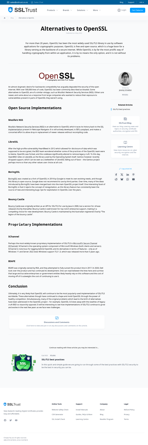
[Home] (5, 18)
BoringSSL (12, 178)
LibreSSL (29, 157)
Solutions (81, 10)
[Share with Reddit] (116, 179)
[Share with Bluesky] (122, 179)
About (102, 410)
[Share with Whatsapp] (128, 179)
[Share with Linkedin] (128, 174)
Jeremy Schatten (125, 90)
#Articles (125, 95)
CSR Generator (57, 414)
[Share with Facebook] (116, 174)
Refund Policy (129, 410)
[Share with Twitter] (122, 174)
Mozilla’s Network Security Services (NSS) (26, 126)
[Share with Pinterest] (133, 174)
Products (51, 10)
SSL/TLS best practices (121, 109)
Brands (66, 10)
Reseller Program (106, 419)
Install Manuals (82, 410)
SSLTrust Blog (125, 123)
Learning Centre (125, 146)
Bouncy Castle (14, 206)
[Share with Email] (133, 179)
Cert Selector (137, 10)
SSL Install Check (58, 419)
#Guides (53, 355)
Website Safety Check (60, 410)
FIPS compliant (82, 129)
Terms (126, 419)
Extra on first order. (130, 15)
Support (131, 2)
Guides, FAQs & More (84, 414)
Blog (121, 2)
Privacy (126, 414)
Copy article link (127, 169)
